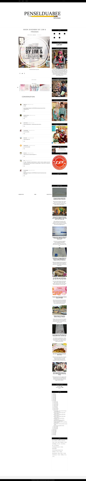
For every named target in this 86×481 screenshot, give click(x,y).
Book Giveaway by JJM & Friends (59, 425)
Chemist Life (63, 440)
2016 (54, 431)
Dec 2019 (55, 401)
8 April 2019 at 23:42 (31, 122)
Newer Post (21, 194)
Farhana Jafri (25, 145)
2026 (54, 393)
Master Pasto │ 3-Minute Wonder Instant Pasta (60, 424)
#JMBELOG (25, 104)
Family (59, 442)
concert (53, 456)
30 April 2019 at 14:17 (28, 160)
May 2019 (55, 408)
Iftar (53, 445)
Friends (65, 442)
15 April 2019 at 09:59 (30, 153)
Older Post (49, 194)
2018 (54, 429)
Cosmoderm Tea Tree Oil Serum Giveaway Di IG (59, 419)
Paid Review (54, 451)
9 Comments (39, 34)
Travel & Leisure (54, 454)
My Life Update (54, 448)
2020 (54, 399)
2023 (54, 396)
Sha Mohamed (25, 130)
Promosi (57, 451)
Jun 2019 (55, 407)
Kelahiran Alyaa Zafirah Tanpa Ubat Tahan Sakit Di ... (59, 413)
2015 (54, 432)
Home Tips (58, 443)
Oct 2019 (55, 403)
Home (35, 194)
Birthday (59, 440)
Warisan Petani (26, 115)
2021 (54, 398)
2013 (54, 434)
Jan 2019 (55, 428)
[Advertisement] (59, 463)
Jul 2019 (55, 406)
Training (64, 453)
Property (61, 451)
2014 (54, 433)
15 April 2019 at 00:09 (31, 145)
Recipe (59, 453)
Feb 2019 (55, 427)
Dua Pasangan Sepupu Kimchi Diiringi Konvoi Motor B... (60, 411)
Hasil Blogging (54, 443)
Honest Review (63, 443)
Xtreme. (65, 454)
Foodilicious (62, 442)
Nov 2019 (55, 402)
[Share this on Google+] (23, 73)
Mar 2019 (55, 426)
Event (56, 442)
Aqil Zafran (55, 440)
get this (60, 388)
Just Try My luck (34, 79)
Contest (53, 442)
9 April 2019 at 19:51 (31, 130)
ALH (53, 440)
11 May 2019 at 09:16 (31, 170)
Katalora (25, 153)
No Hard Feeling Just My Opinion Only (57, 450)
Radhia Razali (62, 148)
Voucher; (59, 454)
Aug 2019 (55, 405)
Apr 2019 (55, 409)
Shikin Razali (25, 122)
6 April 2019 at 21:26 (32, 115)
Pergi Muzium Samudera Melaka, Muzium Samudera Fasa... (59, 420)
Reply (24, 118)
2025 (54, 394)
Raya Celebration (54, 453)
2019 (54, 400)
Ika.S (24, 160)
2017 (54, 430)
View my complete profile (62, 149)
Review (62, 453)
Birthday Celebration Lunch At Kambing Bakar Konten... (60, 422)
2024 (54, 395)
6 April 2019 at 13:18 (30, 104)
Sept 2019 (55, 404)
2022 (54, 397)
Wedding (62, 454)
